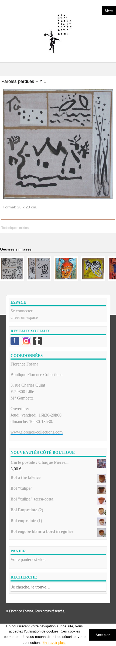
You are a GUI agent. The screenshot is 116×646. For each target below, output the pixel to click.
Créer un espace (24, 317)
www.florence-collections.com (37, 432)
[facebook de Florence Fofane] (15, 341)
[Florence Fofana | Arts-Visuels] (58, 34)
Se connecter (21, 311)
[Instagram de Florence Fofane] (26, 341)
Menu (109, 10)
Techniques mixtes (15, 228)
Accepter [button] (102, 635)
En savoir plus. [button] (54, 643)
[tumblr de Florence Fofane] (37, 341)
